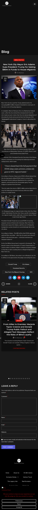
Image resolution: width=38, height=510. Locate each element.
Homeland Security (19, 268)
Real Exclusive (26, 481)
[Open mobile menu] (35, 4)
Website (3, 432)
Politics (21, 60)
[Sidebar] (2, 155)
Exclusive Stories (11, 477)
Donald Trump (12, 264)
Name (3, 417)
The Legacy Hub (12, 481)
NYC (31, 272)
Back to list (19, 284)
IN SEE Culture (28, 473)
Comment (4, 396)
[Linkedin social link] (23, 277)
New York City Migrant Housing (14, 272)
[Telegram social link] (28, 277)
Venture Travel (27, 477)
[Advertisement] (19, 30)
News (16, 60)
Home (7, 473)
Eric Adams (26, 264)
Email (3, 425)
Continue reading (19, 348)
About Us (16, 473)
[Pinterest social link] (19, 277)
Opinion (19, 320)
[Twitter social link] (14, 277)
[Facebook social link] (10, 277)
